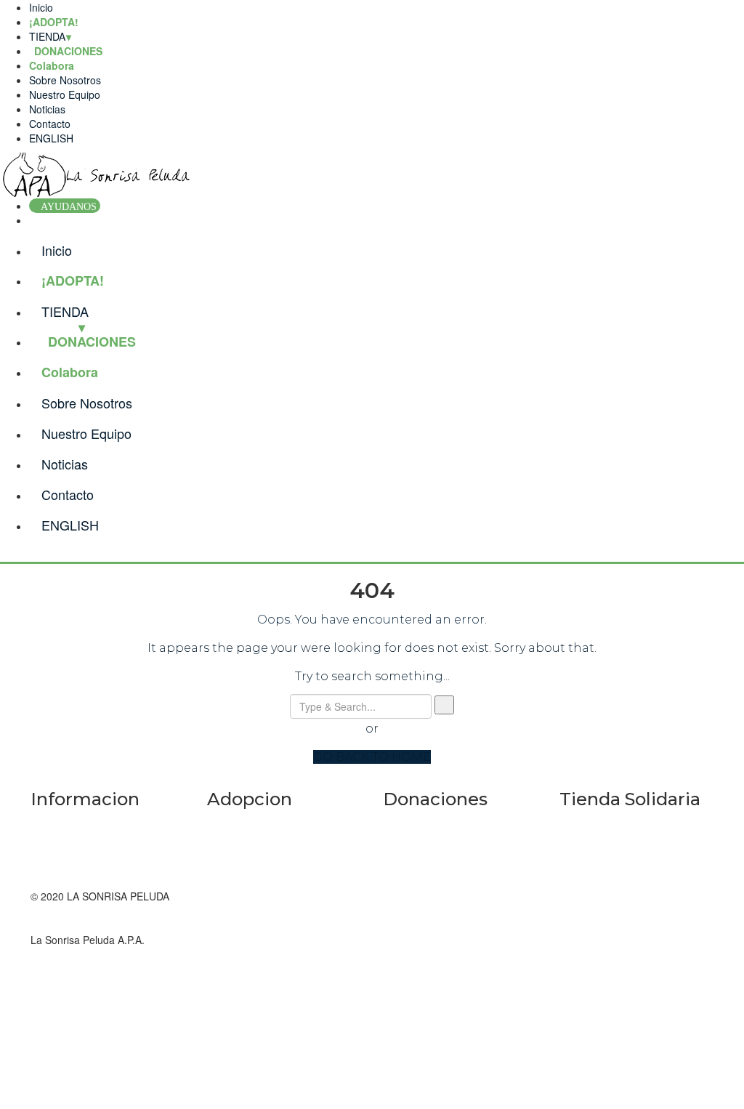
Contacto (49, 123)
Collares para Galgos (608, 852)
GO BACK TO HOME (372, 757)
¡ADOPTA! (53, 22)
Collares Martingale (604, 823)
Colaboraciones (419, 881)
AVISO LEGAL (63, 823)
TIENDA (47, 36)
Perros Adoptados (248, 823)
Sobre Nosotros (65, 80)
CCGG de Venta (68, 881)
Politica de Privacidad (80, 867)
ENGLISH (51, 138)
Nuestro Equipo (64, 94)
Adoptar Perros (242, 881)
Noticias (47, 109)
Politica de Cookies (74, 838)
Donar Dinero (414, 823)
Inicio (41, 7)
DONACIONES (92, 341)
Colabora (51, 65)
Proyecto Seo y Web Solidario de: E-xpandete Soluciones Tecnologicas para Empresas (636, 939)
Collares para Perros (607, 881)
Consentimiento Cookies (86, 852)
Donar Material (417, 852)
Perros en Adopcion (252, 852)
